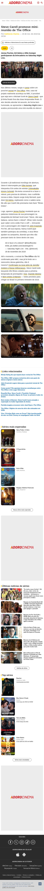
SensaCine (33, 865)
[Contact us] (33, 842)
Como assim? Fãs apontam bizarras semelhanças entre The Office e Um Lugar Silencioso (21, 389)
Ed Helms (10, 200)
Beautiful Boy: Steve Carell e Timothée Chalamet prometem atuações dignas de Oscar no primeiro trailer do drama (22, 394)
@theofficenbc (30, 243)
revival (11, 91)
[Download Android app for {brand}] (25, 854)
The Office (21, 91)
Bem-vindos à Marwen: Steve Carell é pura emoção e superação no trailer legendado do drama (20, 401)
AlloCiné (5, 865)
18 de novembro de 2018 (15, 252)
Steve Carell (33, 97)
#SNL (7, 246)
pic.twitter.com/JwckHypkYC (21, 246)
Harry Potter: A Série (22, 430)
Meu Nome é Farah (22, 698)
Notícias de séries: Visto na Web (29, 20)
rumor (27, 88)
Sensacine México (29, 868)
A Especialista (20, 449)
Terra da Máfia (20, 718)
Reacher (18, 678)
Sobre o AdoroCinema (9, 875)
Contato (19, 875)
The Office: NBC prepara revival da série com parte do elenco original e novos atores (20, 379)
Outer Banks (20, 737)
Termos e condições (28, 875)
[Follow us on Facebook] (10, 842)
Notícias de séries (15, 20)
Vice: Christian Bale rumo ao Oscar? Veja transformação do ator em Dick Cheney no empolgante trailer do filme (21, 414)
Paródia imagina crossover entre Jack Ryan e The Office (21, 405)
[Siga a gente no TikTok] (27, 842)
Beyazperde (8, 868)
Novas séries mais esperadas (22, 510)
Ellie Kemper (27, 186)
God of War (20, 468)
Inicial (3, 20)
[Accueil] (20, 2)
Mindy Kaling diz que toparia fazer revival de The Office (21, 375)
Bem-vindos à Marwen (12, 277)
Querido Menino (34, 274)
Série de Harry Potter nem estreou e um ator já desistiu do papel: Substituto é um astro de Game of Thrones (33, 630)
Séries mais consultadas (22, 760)
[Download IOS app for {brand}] (19, 854)
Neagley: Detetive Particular (25, 488)
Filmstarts (18, 865)
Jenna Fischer (19, 211)
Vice (25, 274)
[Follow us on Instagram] (22, 842)
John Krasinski (36, 226)
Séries (7, 20)
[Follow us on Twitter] (16, 842)
